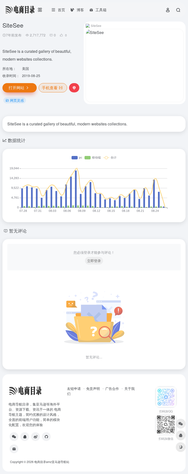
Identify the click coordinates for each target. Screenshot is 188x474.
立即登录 (94, 260)
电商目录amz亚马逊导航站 (51, 462)
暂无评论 (18, 230)
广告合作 (112, 388)
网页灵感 (17, 100)
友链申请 (74, 388)
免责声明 (93, 388)
